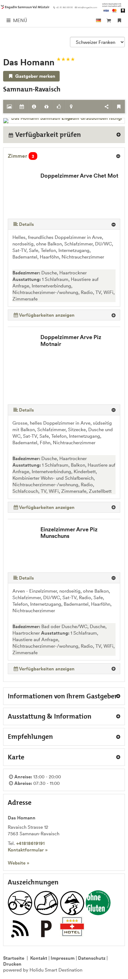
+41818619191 (30, 843)
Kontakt (38, 958)
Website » (18, 863)
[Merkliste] (119, 20)
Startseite (13, 958)
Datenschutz (91, 958)
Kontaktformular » (28, 850)
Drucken (12, 964)
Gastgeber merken (34, 76)
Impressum (63, 958)
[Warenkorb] (108, 20)
